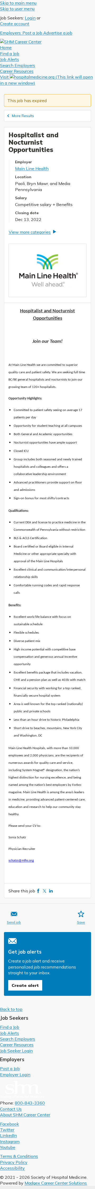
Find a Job (9, 1027)
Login (30, 17)
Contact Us (11, 1109)
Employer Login (15, 1074)
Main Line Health (32, 168)
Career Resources (17, 1044)
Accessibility (12, 1168)
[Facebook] (38, 890)
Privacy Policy (13, 1162)
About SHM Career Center (25, 1114)
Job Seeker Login (16, 1050)
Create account (14, 23)
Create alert (25, 985)
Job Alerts (9, 1033)
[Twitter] (44, 890)
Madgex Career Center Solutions (56, 1183)
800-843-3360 (30, 1103)
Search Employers (17, 1038)
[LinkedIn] (51, 890)
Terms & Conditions (19, 1156)
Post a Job (10, 1068)
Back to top (11, 1009)
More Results (23, 115)
